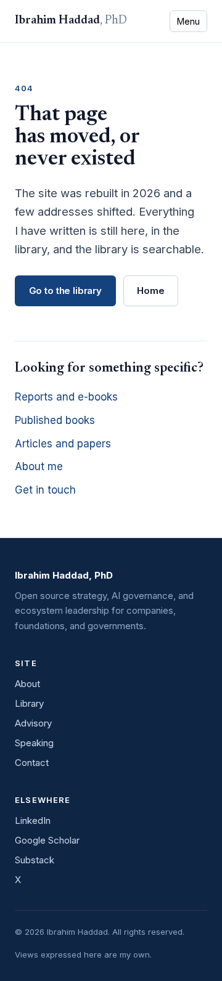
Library (29, 703)
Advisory (33, 723)
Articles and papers (63, 444)
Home (150, 290)
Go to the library (65, 290)
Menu (188, 21)
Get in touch (45, 490)
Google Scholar (47, 840)
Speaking (34, 743)
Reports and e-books (66, 397)
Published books (55, 420)
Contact (32, 762)
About (27, 684)
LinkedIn (33, 820)
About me (39, 466)
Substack (34, 860)
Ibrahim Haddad (71, 20)
